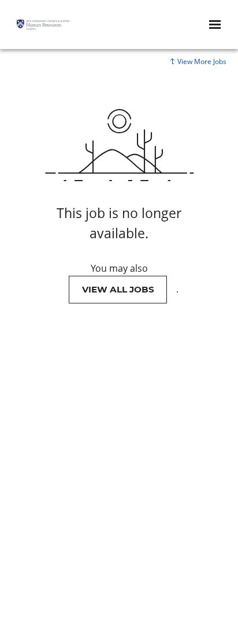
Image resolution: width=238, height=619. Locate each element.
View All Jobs (118, 289)
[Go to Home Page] (43, 25)
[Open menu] (215, 24)
